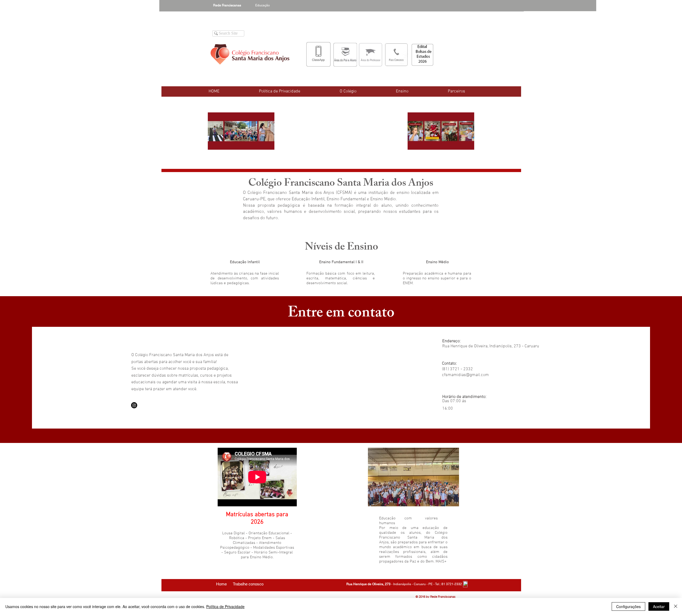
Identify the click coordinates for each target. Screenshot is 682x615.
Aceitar (659, 606)
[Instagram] (134, 405)
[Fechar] (675, 606)
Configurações (628, 606)
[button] (348, 91)
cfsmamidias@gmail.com (465, 375)
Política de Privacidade (225, 606)
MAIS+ (441, 561)
